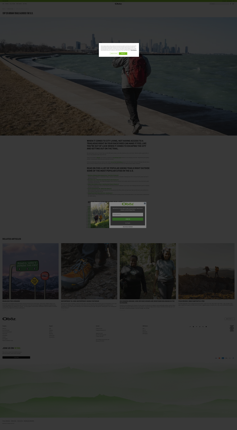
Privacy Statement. (134, 50)
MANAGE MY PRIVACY (114, 53)
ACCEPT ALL (123, 53)
